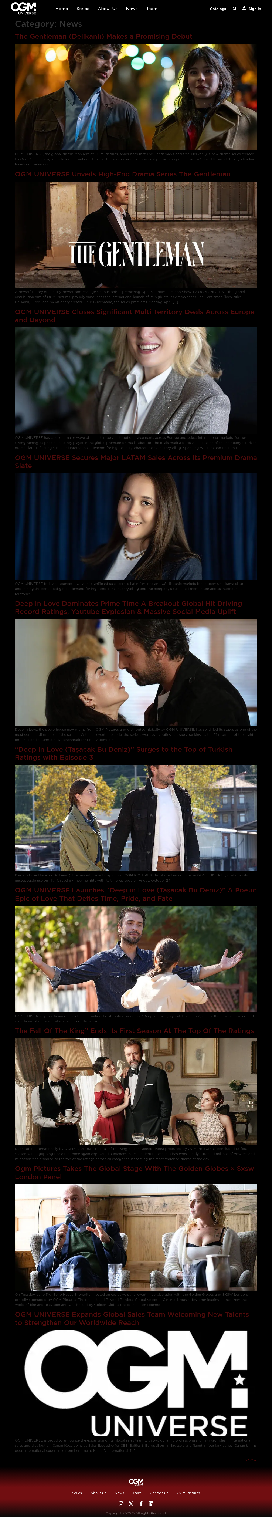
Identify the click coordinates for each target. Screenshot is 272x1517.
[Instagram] (121, 1503)
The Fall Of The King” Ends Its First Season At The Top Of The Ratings (134, 1030)
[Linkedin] (151, 1503)
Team (151, 8)
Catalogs (218, 9)
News (132, 8)
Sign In (255, 9)
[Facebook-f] (141, 1503)
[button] (234, 8)
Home (61, 8)
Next (251, 1460)
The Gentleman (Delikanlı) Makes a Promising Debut (104, 36)
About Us (108, 8)
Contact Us (159, 1493)
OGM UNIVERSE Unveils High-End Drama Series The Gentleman (123, 174)
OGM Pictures (188, 1493)
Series (82, 8)
